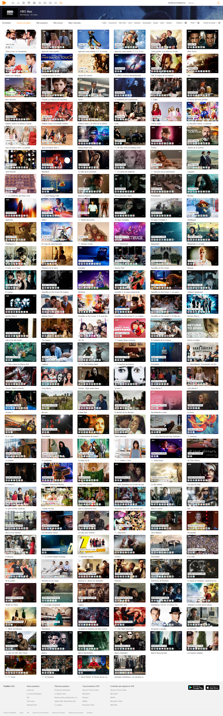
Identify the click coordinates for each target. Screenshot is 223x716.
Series (162, 23)
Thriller (104, 23)
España (155, 23)
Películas (169, 23)
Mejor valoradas (75, 23)
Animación (137, 23)
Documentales (147, 23)
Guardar (93, 23)
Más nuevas (58, 23)
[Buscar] (218, 3)
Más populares (42, 23)
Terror (130, 23)
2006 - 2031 (122, 23)
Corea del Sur (112, 23)
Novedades (6, 23)
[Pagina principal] (4, 4)
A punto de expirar (24, 23)
